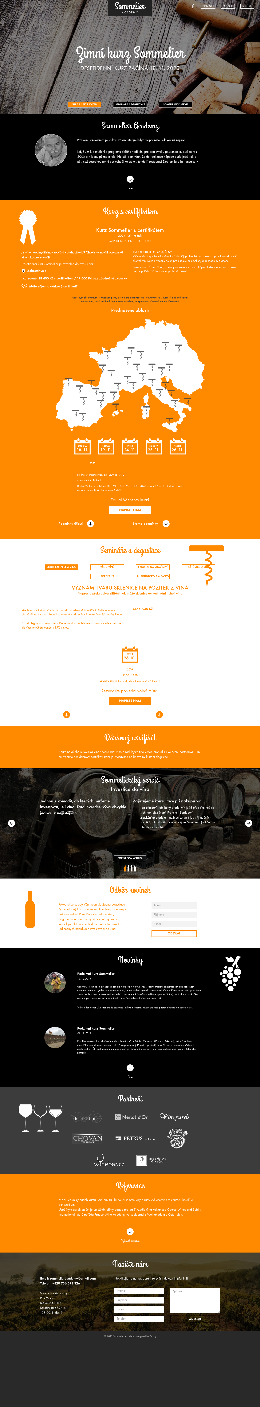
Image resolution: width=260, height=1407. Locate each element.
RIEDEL (113, 681)
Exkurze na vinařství (152, 567)
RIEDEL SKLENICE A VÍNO (61, 567)
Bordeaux (107, 576)
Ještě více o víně (198, 567)
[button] (11, 823)
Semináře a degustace (130, 104)
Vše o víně (107, 567)
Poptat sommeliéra (130, 858)
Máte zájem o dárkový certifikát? (53, 286)
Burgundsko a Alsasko (153, 576)
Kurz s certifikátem (84, 104)
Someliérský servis (175, 104)
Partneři (228, 6)
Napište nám (130, 510)
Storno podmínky (145, 523)
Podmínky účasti (71, 523)
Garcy (153, 1336)
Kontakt (247, 6)
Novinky (208, 6)
